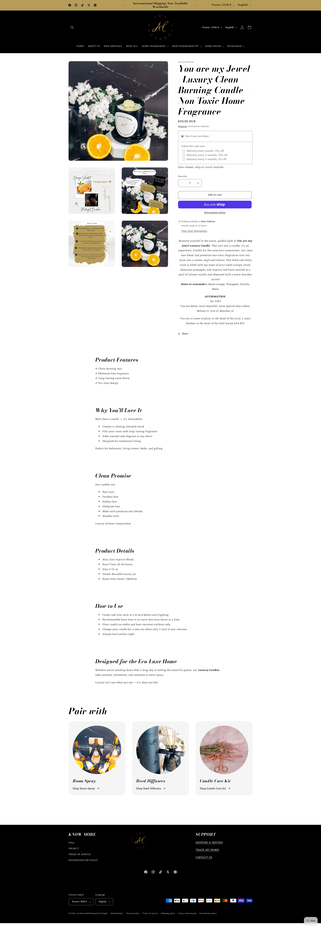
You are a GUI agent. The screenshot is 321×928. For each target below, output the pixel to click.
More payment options (215, 212)
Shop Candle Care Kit (213, 788)
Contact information (187, 913)
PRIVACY (74, 849)
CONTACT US (204, 857)
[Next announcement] (196, 5)
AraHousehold (83, 913)
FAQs (71, 843)
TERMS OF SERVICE (80, 854)
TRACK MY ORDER (207, 850)
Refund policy (117, 913)
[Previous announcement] (125, 5)
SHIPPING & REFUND (209, 842)
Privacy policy (132, 913)
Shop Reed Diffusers (148, 788)
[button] (72, 27)
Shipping (182, 126)
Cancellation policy (208, 913)
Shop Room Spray (84, 788)
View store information (194, 231)
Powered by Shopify (99, 913)
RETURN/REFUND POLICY (83, 860)
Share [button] (185, 334)
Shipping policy (168, 913)
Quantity (182, 176)
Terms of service (150, 913)
